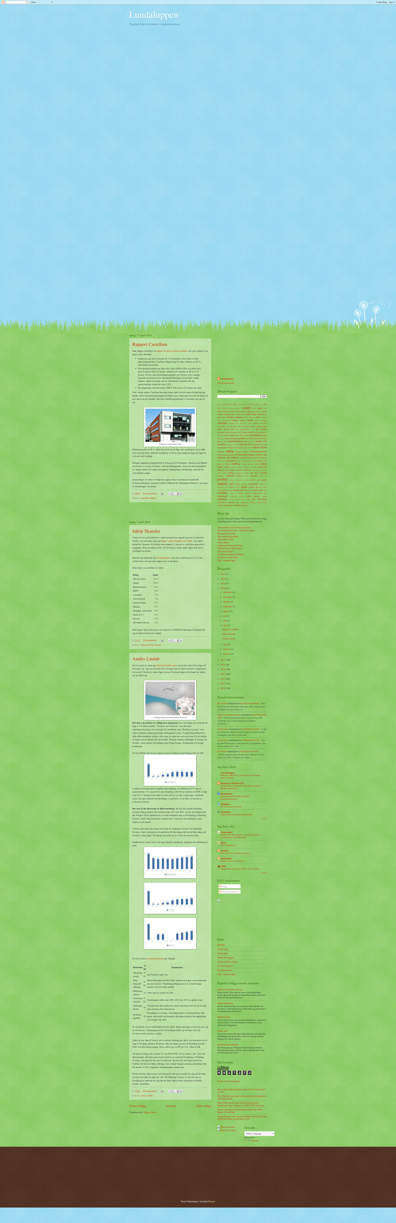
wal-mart (262, 499)
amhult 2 (238, 408)
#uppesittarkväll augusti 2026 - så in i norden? (240, 868)
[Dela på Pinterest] (181, 493)
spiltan (255, 490)
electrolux (221, 432)
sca (260, 487)
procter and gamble (258, 480)
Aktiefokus (226, 812)
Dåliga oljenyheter (225, 1003)
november (227, 596)
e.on (252, 429)
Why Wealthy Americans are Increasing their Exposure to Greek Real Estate (242, 1097)
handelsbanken (235, 441)
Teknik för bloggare (225, 957)
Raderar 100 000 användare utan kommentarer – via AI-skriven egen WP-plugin (241, 836)
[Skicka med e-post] (169, 493)
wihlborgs (231, 502)
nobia (219, 473)
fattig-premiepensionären (228, 714)
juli (225, 615)
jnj (265, 454)
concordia (221, 426)
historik (243, 444)
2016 (223, 664)
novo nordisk (261, 472)
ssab (260, 490)
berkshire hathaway (235, 417)
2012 (223, 678)
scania (265, 487)
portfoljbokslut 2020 (250, 728)
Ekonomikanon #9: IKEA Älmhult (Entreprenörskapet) (235, 797)
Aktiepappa (226, 858)
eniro (227, 432)
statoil (265, 490)
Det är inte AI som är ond (231, 806)
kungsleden (231, 460)
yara (265, 502)
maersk (263, 463)
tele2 (241, 493)
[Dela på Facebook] (178, 493)
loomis (264, 461)
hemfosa (252, 441)
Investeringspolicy (225, 965)
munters (239, 470)
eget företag (261, 429)
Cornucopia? (227, 832)
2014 (223, 669)
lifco (254, 461)
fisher (226, 435)
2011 (223, 683)
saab (226, 487)
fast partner (259, 432)
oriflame (240, 475)
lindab (150, 1095)
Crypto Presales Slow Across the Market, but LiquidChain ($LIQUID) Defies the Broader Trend (242, 1117)
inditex (249, 447)
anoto (255, 408)
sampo (244, 487)
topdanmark (222, 496)
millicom (220, 470)
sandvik (251, 487)
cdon (237, 423)
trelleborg (233, 496)
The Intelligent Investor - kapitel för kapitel (236, 530)
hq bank (263, 444)
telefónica (248, 493)
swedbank (222, 493)
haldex (225, 441)
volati (248, 499)
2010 (223, 688)
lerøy (250, 461)
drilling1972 (244, 429)
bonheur (234, 420)
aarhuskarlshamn (227, 404)
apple (260, 408)
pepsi (261, 476)
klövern (264, 457)
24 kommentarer (150, 493)
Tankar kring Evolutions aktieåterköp (236, 814)
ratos (231, 483)
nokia (225, 473)
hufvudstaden (222, 447)
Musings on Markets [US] (232, 783)
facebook (251, 432)
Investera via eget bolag (227, 557)
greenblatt (250, 438)
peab (247, 476)
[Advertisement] (170, 511)
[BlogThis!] (172, 493)
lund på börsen (223, 464)
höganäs (240, 447)
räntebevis (263, 484)
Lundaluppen (153, 14)
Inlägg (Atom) (150, 1112)
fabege (244, 432)
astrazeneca (226, 411)
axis (243, 414)
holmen (256, 444)
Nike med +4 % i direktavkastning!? (236, 853)
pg (266, 476)
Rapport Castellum (149, 344)
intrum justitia (242, 451)
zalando (220, 505)
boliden (264, 417)
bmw (258, 417)
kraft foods (221, 461)
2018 (223, 588)
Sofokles (224, 850)
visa (242, 499)
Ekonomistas (226, 793)
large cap (239, 461)
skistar (249, 490)
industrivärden (259, 447)
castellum (145, 497)
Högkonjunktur (224, 1016)
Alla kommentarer (229, 891)
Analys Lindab (145, 658)
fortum (232, 435)
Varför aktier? (223, 542)
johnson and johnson (228, 457)
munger (232, 470)
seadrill (219, 490)
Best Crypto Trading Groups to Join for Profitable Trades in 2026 (241, 1090)
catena (231, 423)
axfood (238, 414)
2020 (223, 578)
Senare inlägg (137, 1106)
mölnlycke (247, 470)
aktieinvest (259, 404)
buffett (250, 420)
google (234, 438)
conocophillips (231, 426)
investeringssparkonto (225, 454)
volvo (254, 499)
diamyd (226, 429)
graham (241, 438)
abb (234, 404)
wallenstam (221, 502)
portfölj (150, 644)
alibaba (224, 408)
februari (227, 649)
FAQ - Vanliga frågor (226, 560)
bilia (246, 417)
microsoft (262, 466)
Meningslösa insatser (226, 533)
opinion (230, 475)
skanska (157, 644)
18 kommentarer (150, 640)
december (227, 592)
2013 (223, 674)
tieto (265, 493)
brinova (243, 420)
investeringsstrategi (244, 454)
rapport (153, 497)
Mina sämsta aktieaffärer (227, 536)
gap (222, 438)
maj (225, 620)
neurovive (256, 470)
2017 (223, 659)
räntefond (220, 487)
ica (245, 447)
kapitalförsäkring (246, 457)
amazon (231, 408)
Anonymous (222, 728)
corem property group (245, 426)
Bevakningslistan (224, 970)
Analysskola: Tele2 (225, 539)
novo (252, 473)
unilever (257, 496)
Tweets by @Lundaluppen (228, 1081)
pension (254, 475)
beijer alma (257, 414)
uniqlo (264, 496)
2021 (223, 574)
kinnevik (257, 457)
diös (232, 429)
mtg (226, 470)
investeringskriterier (155, 958)
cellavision (243, 423)
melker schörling (250, 467)
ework (239, 432)
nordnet (246, 473)
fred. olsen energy (242, 435)
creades (258, 426)
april (225, 625)
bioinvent (252, 417)
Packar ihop (222, 1030)
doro (237, 429)
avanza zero (229, 414)
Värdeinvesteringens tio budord (230, 554)
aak (218, 404)
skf (246, 490)
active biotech (242, 404)
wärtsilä (259, 502)
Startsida (171, 1106)
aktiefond (251, 404)
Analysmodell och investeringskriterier (234, 527)
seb (224, 490)
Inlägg (224, 886)
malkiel (227, 467)
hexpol (236, 444)
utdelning (222, 499)
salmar (237, 487)
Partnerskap (222, 953)
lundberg (235, 463)
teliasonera (257, 493)
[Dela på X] (175, 493)
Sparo (223, 842)
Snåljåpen (225, 804)
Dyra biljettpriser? (228, 845)
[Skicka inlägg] (161, 493)
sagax (232, 487)
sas (256, 486)
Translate (254, 1140)
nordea (231, 472)
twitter (249, 496)
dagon (264, 426)
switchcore (233, 493)
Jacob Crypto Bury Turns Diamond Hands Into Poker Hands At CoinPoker (240, 1111)
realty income (241, 484)
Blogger (211, 1201)
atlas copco (236, 411)
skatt (242, 490)
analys (143, 1095)
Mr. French (222, 703)
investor (259, 454)
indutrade (220, 451)
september (228, 606)
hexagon (229, 444)
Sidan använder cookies (227, 961)
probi (247, 480)
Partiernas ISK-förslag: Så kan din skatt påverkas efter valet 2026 (241, 776)
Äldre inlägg (203, 1106)
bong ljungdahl (223, 420)
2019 (223, 583)
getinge (227, 438)
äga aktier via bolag (232, 505)
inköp (143, 644)
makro (220, 466)
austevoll (258, 411)
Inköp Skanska (146, 531)
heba (246, 441)
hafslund (258, 438)
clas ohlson (253, 423)
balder (248, 414)
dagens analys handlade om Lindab (176, 540)
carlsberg (263, 420)
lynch (256, 464)
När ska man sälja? (225, 551)
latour (246, 461)
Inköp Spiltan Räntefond (227, 1044)
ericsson (233, 432)
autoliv (264, 411)
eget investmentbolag (249, 703)
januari (226, 653)
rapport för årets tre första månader (172, 350)
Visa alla (264, 818)
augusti (226, 611)
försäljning (255, 435)
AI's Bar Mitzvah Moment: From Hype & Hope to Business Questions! (241, 787)
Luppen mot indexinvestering (230, 545)
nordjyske (238, 473)
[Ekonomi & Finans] (226, 1130)
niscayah (264, 470)
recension (253, 483)
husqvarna (232, 447)
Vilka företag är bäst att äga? (229, 548)
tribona (241, 496)
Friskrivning (222, 949)
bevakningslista (163, 557)
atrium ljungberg (247, 411)
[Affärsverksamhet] (226, 1127)
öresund (244, 505)
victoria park (234, 499)
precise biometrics (236, 480)
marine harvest (237, 467)
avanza (220, 414)
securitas (229, 490)
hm (250, 444)
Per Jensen (221, 751)
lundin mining (247, 464)
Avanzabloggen (228, 772)
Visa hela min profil (225, 383)
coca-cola (263, 423)
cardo (257, 420)
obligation (221, 476)
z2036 (223, 866)
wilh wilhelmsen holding (246, 502)
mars (225, 644)
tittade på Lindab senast (166, 665)
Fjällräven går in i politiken (232, 860)
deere (219, 429)
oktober (226, 601)
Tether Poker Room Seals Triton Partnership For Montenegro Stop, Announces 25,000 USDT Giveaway (240, 1104)
